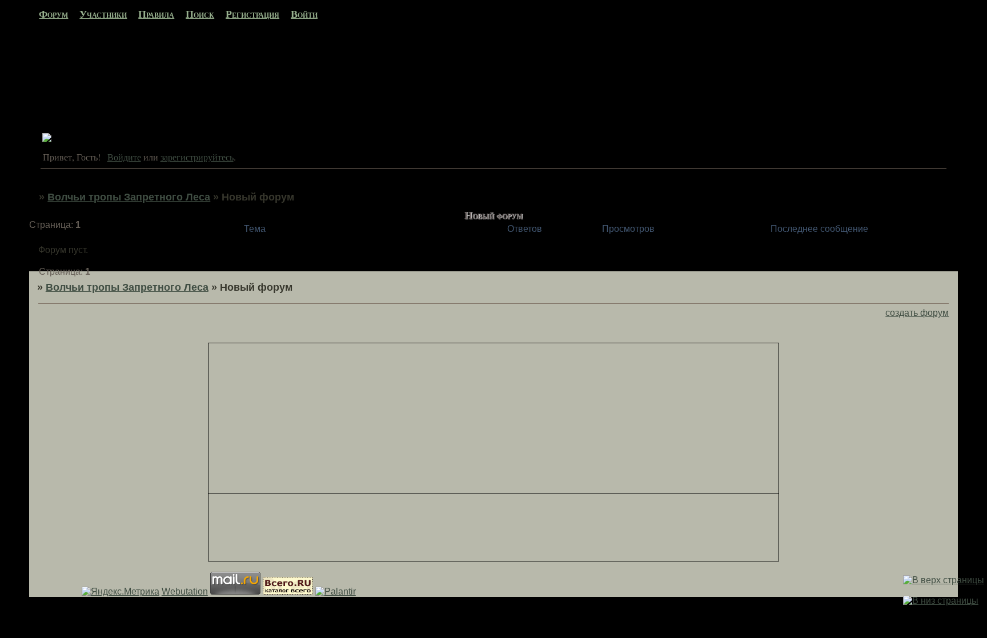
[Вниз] (940, 600)
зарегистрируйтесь (197, 157)
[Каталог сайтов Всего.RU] (288, 591)
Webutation (185, 591)
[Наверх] (943, 580)
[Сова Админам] (46, 139)
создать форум (917, 313)
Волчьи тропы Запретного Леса (128, 197)
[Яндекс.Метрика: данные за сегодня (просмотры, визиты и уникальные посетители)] (120, 592)
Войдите (124, 157)
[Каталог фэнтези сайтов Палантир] (335, 591)
